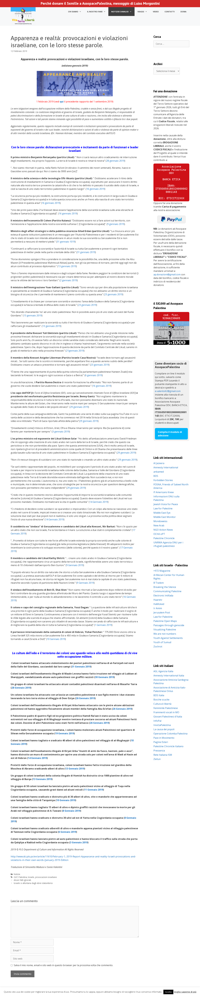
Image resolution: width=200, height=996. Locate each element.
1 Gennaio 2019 (103, 625)
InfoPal (157, 720)
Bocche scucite (161, 699)
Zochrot (157, 646)
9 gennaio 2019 (115, 224)
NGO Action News (163, 529)
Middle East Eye (161, 512)
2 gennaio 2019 (68, 280)
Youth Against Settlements (168, 638)
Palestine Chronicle (164, 538)
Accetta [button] (168, 992)
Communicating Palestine (167, 591)
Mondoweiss (160, 521)
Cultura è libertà (162, 703)
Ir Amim (157, 608)
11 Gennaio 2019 (93, 789)
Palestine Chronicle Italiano (168, 746)
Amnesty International (165, 467)
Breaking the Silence (164, 587)
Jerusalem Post (161, 612)
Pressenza (159, 750)
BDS (155, 476)
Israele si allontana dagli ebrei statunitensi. (33, 883)
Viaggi (140, 11)
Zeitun (157, 759)
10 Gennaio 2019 (56, 639)
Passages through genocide (168, 625)
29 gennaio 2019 (79, 407)
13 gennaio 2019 (67, 266)
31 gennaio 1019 (66, 241)
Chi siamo (73, 11)
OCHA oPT (159, 534)
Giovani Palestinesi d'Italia (167, 716)
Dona (183, 11)
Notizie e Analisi (120, 11)
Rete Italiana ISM (162, 754)
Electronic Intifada (163, 595)
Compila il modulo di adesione (170, 433)
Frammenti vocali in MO (166, 712)
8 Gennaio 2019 (71, 810)
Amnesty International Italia (168, 675)
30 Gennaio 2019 (104, 677)
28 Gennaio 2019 (21, 687)
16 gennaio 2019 (95, 188)
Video (156, 11)
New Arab (158, 525)
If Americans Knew (163, 492)
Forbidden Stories (163, 480)
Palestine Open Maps (165, 621)
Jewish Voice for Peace (165, 504)
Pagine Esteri (160, 742)
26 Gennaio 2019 (85, 698)
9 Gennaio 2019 (74, 565)
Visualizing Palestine (164, 629)
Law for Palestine (162, 508)
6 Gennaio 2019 (67, 831)
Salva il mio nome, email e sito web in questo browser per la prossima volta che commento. (63, 965)
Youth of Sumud (162, 642)
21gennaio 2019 (75, 350)
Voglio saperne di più (185, 991)
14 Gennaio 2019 (98, 501)
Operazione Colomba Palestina (170, 733)
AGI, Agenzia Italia (163, 671)
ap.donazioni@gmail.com (167, 274)
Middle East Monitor (164, 517)
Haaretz (157, 599)
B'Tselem (158, 582)
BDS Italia (158, 695)
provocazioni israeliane (46, 877)
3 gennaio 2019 (60, 431)
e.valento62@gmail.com (168, 391)
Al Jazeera (158, 463)
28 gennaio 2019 (115, 160)
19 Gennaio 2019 (64, 733)
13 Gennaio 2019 (74, 768)
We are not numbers (164, 633)
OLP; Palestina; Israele (24, 877)
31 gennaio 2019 (86, 252)
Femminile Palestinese (165, 708)
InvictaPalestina (162, 725)
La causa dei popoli (163, 729)
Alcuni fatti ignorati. (22, 880)
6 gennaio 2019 (93, 375)
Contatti (170, 11)
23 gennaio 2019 (113, 294)
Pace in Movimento (163, 737)
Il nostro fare (94, 11)
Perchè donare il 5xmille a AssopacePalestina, (100, 3)
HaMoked (158, 604)
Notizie (17, 874)
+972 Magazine (161, 570)
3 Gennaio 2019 (79, 842)
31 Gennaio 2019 (81, 666)
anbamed (158, 471)
